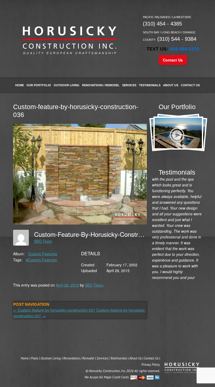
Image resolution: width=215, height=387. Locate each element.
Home (19, 85)
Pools (34, 358)
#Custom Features (41, 259)
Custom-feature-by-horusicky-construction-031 (54, 310)
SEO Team (43, 241)
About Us (170, 85)
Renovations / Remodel (101, 85)
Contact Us (173, 60)
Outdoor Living (66, 85)
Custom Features (42, 253)
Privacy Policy (150, 364)
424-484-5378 (184, 49)
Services (129, 85)
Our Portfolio (38, 85)
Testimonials (149, 85)
